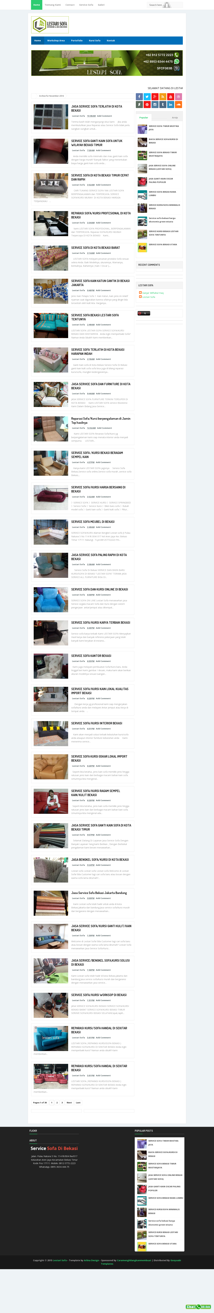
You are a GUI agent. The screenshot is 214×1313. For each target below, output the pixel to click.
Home (36, 4)
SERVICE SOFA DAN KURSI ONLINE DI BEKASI (99, 589)
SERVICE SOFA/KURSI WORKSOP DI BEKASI (99, 995)
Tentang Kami (53, 4)
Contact (70, 4)
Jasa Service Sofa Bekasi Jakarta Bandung (99, 893)
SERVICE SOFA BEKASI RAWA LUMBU (165, 1197)
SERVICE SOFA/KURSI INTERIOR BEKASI (96, 723)
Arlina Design (91, 1260)
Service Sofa (86, 4)
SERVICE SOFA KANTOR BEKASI (91, 656)
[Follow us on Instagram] (155, 104)
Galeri (101, 4)
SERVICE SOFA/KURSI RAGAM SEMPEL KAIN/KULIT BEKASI (95, 793)
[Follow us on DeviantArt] (139, 104)
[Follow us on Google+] (155, 96)
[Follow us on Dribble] (178, 96)
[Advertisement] (14, 1295)
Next (69, 1102)
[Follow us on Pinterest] (147, 104)
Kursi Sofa (94, 40)
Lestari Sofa (148, 296)
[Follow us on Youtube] (170, 96)
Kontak (111, 40)
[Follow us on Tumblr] (162, 104)
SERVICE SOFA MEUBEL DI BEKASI (93, 522)
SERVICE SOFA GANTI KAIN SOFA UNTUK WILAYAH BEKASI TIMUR (96, 143)
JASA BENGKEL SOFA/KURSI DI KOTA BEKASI (100, 859)
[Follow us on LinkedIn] (170, 104)
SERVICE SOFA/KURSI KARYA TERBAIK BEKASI (100, 622)
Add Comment (104, 115)
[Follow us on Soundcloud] (178, 104)
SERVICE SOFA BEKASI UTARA (163, 244)
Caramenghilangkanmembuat (134, 1260)
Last (78, 1102)
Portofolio (77, 40)
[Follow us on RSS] (162, 96)
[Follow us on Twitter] (147, 96)
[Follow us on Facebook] (139, 96)
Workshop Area (56, 40)
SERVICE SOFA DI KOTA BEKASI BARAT (95, 248)
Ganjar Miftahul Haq (153, 292)
